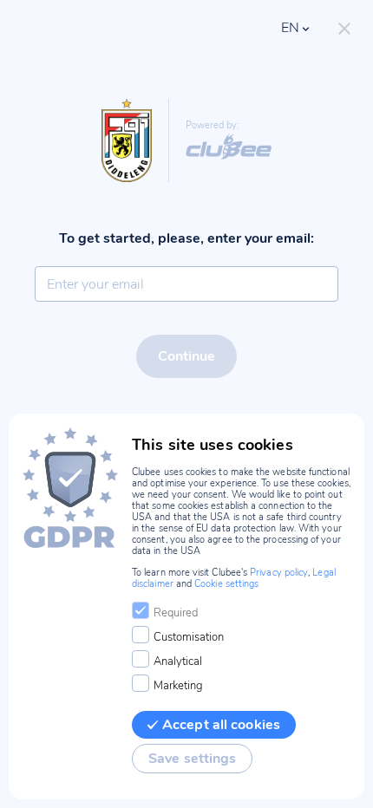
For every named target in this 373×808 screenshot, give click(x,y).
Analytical (178, 661)
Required (176, 613)
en (290, 27)
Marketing (178, 686)
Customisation (189, 637)
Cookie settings (226, 583)
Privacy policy (279, 572)
